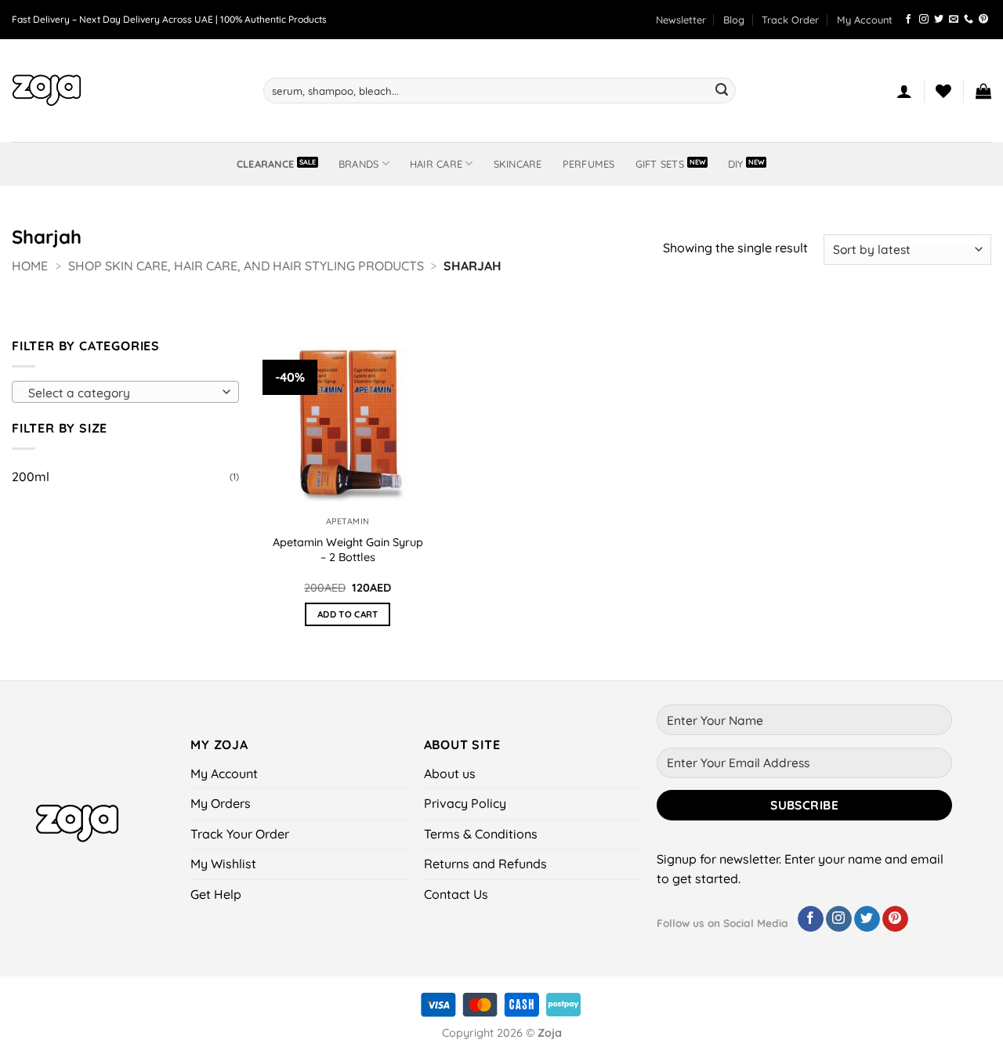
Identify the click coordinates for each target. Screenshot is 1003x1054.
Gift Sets (659, 164)
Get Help (215, 894)
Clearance (265, 164)
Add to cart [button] (347, 614)
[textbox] (122, 393)
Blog (733, 19)
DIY (736, 164)
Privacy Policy (465, 803)
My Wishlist (223, 863)
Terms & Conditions (481, 834)
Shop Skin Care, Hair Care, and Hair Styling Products (246, 265)
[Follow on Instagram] (924, 19)
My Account (865, 19)
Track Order (790, 19)
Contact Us (456, 894)
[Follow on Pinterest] (983, 19)
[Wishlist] (943, 91)
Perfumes (589, 164)
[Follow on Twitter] (938, 19)
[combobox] (125, 392)
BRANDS (359, 164)
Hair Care (436, 164)
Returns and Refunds (485, 863)
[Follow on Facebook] (908, 19)
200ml (30, 476)
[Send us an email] (953, 19)
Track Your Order (239, 834)
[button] (681, 19)
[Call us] (968, 19)
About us (450, 773)
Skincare (518, 164)
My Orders (220, 803)
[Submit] (721, 91)
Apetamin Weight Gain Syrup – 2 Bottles (348, 549)
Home (30, 265)
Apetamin (348, 521)
